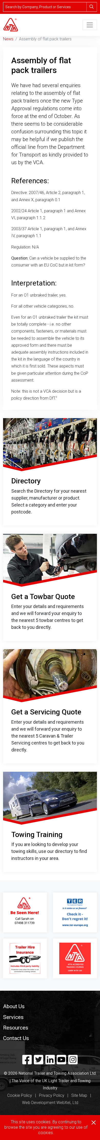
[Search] (91, 7)
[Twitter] (38, 1061)
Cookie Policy (19, 1095)
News (8, 38)
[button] (50, 1006)
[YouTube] (61, 1061)
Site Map (79, 1095)
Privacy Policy (51, 1095)
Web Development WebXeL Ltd (50, 1102)
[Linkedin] (50, 1061)
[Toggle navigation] (90, 25)
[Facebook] (27, 1061)
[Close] (93, 1122)
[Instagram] (73, 1061)
